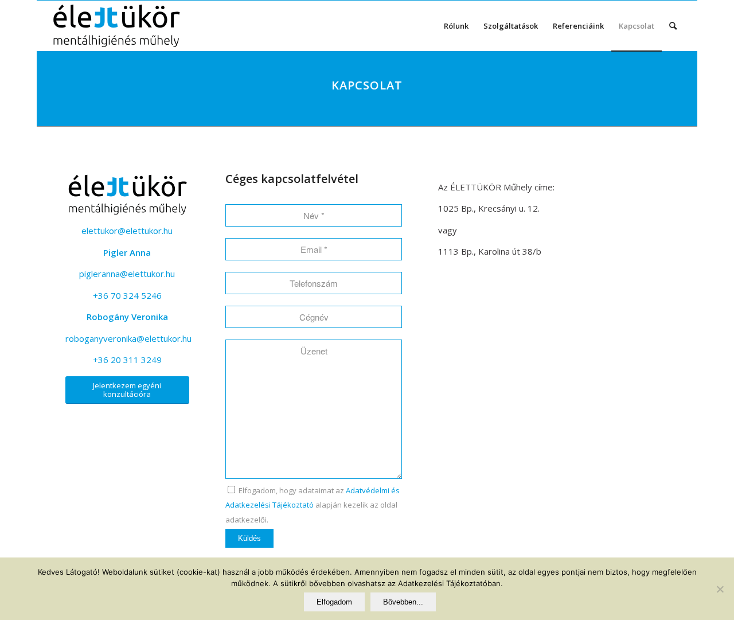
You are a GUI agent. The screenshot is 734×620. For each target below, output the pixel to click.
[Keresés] (673, 26)
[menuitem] (456, 26)
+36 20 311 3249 (127, 359)
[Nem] (719, 589)
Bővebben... (403, 602)
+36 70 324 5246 (127, 295)
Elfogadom (334, 602)
